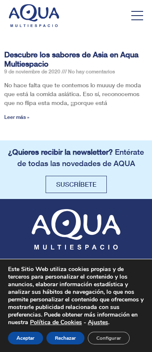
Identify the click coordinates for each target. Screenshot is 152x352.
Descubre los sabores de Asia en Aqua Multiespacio (71, 59)
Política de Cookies (56, 322)
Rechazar (65, 338)
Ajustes (98, 322)
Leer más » (17, 117)
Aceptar (25, 338)
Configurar (108, 338)
